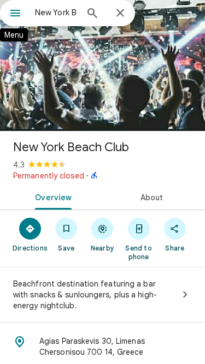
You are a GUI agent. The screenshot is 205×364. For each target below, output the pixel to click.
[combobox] (56, 12)
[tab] (51, 196)
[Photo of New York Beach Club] (102, 65)
